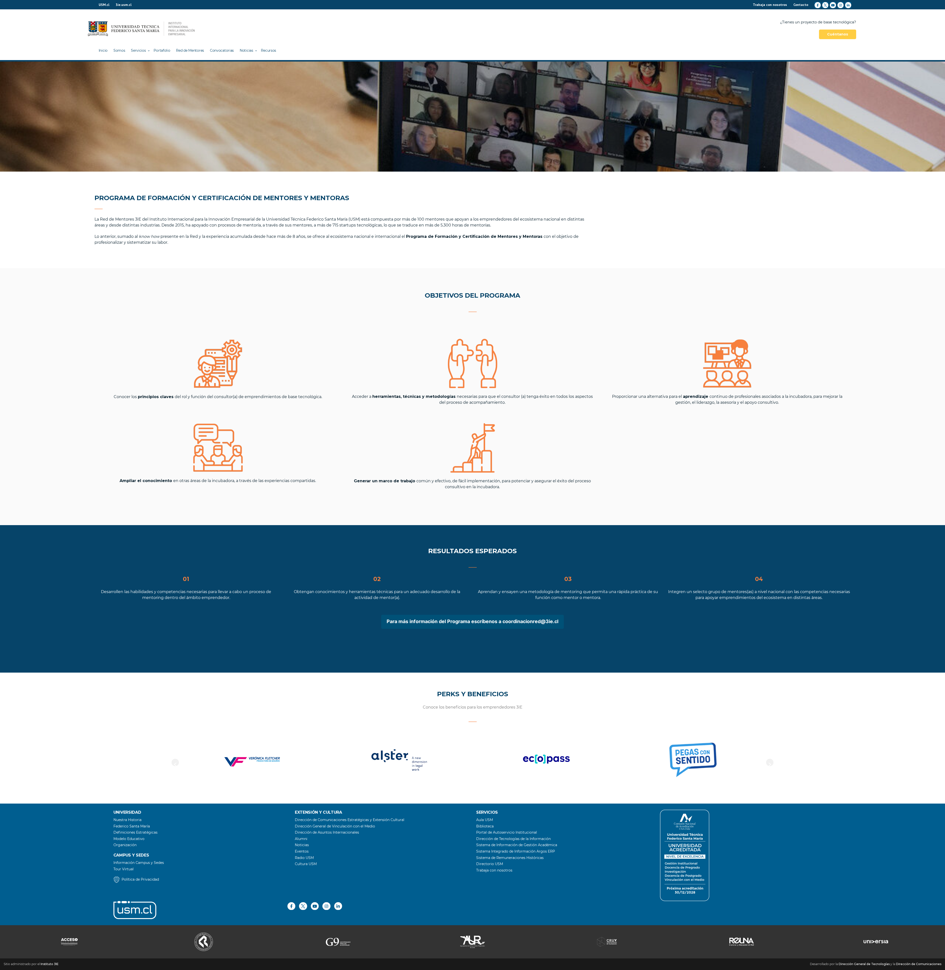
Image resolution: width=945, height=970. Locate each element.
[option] (242, 760)
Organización (125, 845)
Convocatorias (222, 50)
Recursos (268, 50)
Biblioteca (485, 826)
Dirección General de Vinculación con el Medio (335, 826)
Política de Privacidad (140, 879)
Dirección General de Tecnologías (864, 964)
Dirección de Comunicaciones (918, 964)
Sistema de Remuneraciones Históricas (510, 858)
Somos (119, 50)
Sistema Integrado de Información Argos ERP (515, 851)
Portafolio (162, 50)
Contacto (800, 4)
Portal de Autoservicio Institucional (506, 832)
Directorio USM (489, 864)
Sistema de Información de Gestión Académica (516, 845)
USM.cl (104, 4)
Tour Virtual (123, 869)
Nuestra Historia (127, 820)
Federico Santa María (131, 826)
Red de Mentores (190, 50)
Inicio (103, 50)
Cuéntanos (837, 34)
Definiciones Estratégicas (135, 832)
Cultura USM (306, 864)
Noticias (246, 50)
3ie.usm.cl (123, 4)
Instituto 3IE (50, 964)
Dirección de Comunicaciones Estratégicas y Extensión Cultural (349, 820)
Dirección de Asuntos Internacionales (327, 832)
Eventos (302, 851)
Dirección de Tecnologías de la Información (513, 839)
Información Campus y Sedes (138, 862)
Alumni (301, 839)
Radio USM (304, 858)
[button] (175, 762)
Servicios (138, 50)
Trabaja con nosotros (770, 4)
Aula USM (484, 820)
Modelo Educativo (128, 839)
